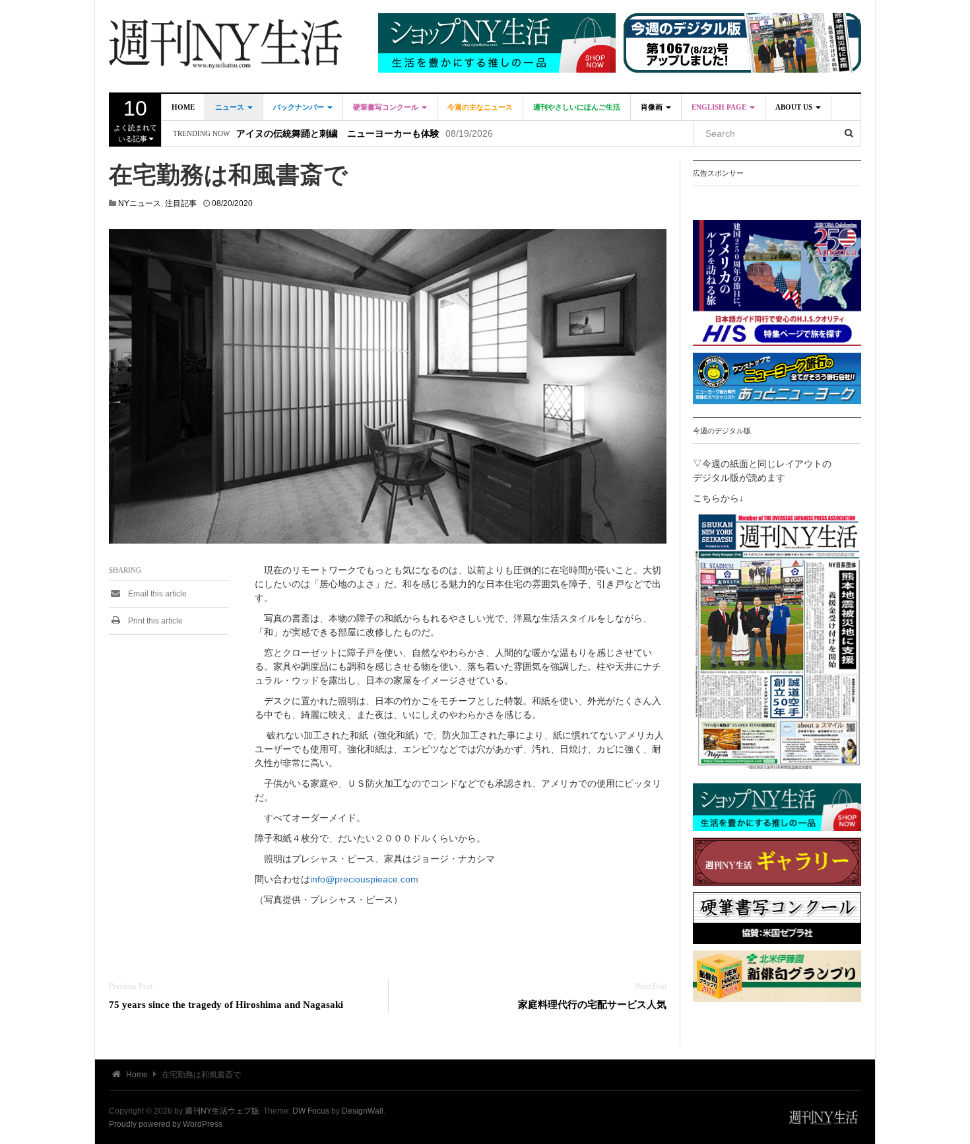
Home (183, 107)
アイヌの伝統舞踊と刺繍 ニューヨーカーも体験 (337, 134)
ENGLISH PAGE (720, 107)
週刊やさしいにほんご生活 (576, 107)
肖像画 (652, 107)
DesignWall (362, 1111)
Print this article (154, 621)
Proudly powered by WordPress (165, 1124)
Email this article (156, 593)
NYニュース (139, 203)
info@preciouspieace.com (364, 879)
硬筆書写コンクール (386, 107)
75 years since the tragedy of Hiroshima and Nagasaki (226, 1004)
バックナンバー (299, 107)
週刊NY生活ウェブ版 (222, 1111)
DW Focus (310, 1111)
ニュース (230, 107)
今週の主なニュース (480, 107)
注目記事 (181, 203)
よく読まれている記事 (135, 119)
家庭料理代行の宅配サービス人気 (592, 1004)
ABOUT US (794, 107)
